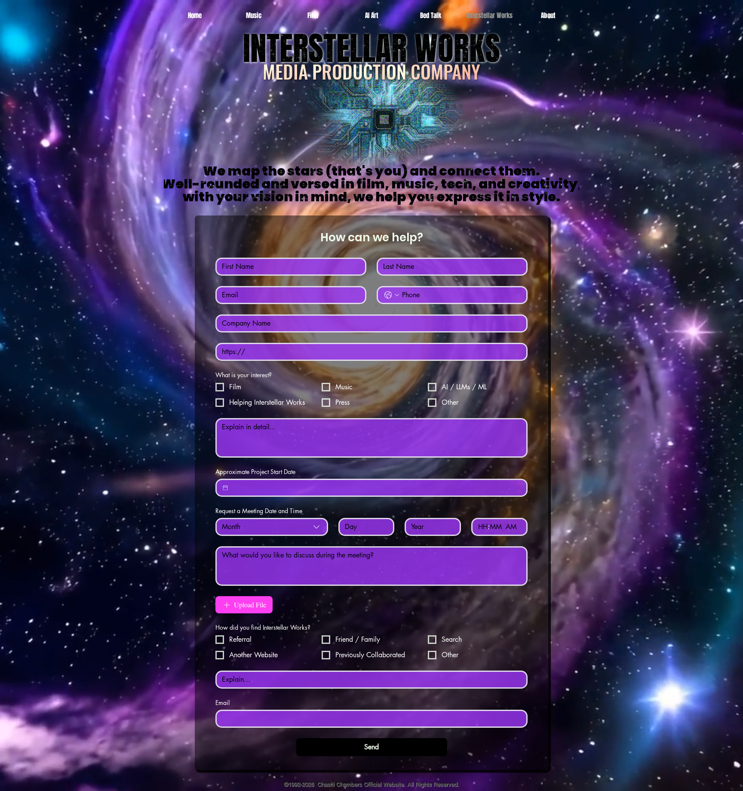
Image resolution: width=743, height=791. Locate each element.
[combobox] (271, 527)
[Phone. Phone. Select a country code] (391, 295)
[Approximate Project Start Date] (225, 487)
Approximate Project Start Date (255, 471)
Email (222, 702)
